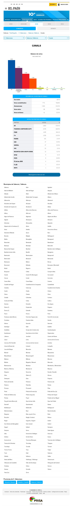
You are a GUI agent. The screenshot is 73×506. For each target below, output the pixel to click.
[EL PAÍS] (14, 8)
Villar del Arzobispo (31, 462)
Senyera (6, 430)
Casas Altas (7, 281)
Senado (53, 28)
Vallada (6, 456)
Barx (49, 232)
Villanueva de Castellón (10, 462)
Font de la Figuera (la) (31, 317)
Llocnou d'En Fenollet (10, 343)
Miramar (50, 359)
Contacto (7, 491)
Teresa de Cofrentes (9, 443)
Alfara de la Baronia (31, 210)
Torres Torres (8, 450)
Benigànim (50, 252)
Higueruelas (51, 333)
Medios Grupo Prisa (36, 504)
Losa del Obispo (8, 349)
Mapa (35, 19)
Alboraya (28, 200)
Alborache (7, 200)
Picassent (28, 388)
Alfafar (6, 210)
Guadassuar (7, 333)
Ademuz (6, 187)
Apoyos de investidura (59, 19)
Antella (28, 229)
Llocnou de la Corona (53, 339)
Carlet (27, 278)
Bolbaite (28, 265)
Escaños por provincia (45, 19)
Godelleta (6, 330)
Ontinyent (6, 378)
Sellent (28, 427)
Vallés (49, 456)
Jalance (6, 336)
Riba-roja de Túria (31, 414)
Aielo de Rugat (30, 190)
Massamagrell (29, 356)
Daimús (6, 304)
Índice (40, 493)
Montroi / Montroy (9, 369)
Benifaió (28, 249)
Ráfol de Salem (8, 411)
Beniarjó (6, 245)
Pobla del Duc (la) (52, 391)
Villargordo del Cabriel (54, 462)
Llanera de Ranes (52, 336)
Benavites (7, 242)
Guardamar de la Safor (32, 333)
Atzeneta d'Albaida (9, 232)
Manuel (6, 352)
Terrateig (28, 443)
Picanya (6, 388)
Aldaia (49, 207)
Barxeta (6, 236)
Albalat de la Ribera (53, 194)
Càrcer (6, 278)
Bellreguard (51, 236)
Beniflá (28, 252)
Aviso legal (28, 491)
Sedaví (49, 424)
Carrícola (50, 278)
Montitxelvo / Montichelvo (54, 365)
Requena (6, 414)
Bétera (28, 262)
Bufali (5, 268)
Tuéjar (49, 450)
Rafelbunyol (7, 407)
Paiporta (50, 378)
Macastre (28, 349)
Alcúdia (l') (29, 207)
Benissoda (50, 258)
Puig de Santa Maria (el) (10, 401)
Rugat (5, 420)
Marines (28, 352)
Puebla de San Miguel (53, 398)
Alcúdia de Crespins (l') (10, 207)
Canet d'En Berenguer (32, 275)
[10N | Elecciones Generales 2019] (36, 14)
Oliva (5, 375)
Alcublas (50, 203)
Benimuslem (29, 255)
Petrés (49, 385)
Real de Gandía (52, 411)
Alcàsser (28, 203)
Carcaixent (50, 275)
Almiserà (50, 220)
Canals (6, 275)
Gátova (6, 323)
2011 (62, 24)
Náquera (6, 372)
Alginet (6, 220)
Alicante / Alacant (10, 482)
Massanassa (51, 356)
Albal (27, 194)
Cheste (28, 294)
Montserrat (29, 369)
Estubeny (50, 310)
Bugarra (28, 268)
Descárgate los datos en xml (36, 174)
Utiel (27, 453)
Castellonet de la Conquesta (33, 284)
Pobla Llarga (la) (30, 394)
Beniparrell (51, 255)
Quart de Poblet (52, 401)
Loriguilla (50, 346)
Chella (27, 291)
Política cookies (47, 491)
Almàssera (29, 220)
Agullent (50, 187)
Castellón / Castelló (23, 482)
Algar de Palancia (9, 216)
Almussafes (29, 223)
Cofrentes (28, 297)
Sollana (6, 437)
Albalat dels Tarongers (32, 197)
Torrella (28, 446)
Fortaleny (6, 320)
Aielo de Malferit (8, 190)
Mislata (6, 362)
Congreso (19, 28)
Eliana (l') (6, 307)
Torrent (50, 446)
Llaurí (5, 339)
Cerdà (6, 291)
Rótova (49, 417)
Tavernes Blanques (31, 440)
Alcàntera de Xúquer (9, 203)
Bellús (6, 239)
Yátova (49, 469)
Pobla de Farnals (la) (31, 391)
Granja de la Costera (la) (32, 330)
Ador (27, 187)
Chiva (49, 294)
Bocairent (7, 265)
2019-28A (24, 24)
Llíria (27, 339)
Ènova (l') (6, 310)
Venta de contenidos (14, 491)
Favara (28, 313)
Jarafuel (28, 336)
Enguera (50, 307)
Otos (27, 378)
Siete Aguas (51, 430)
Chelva (49, 291)
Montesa (28, 365)
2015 (49, 24)
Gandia (49, 320)
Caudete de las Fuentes (54, 288)
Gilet (27, 326)
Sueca (49, 437)
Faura (5, 313)
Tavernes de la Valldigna (54, 440)
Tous (27, 450)
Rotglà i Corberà (30, 417)
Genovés (50, 323)
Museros (50, 369)
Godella (50, 326)
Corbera (50, 297)
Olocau (49, 375)
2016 (36, 24)
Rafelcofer (29, 407)
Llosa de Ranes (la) (9, 346)
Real (27, 411)
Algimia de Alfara (52, 216)
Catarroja (28, 288)
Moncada (50, 362)
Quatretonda (29, 404)
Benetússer (51, 242)
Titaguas (50, 443)
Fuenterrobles (29, 320)
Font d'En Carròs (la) (53, 317)
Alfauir (49, 213)
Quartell (6, 404)
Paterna (6, 385)
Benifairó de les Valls (9, 252)
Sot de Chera (29, 437)
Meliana (6, 359)
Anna (5, 229)
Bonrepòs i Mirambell (53, 265)
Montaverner (7, 365)
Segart (6, 427)
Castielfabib (51, 284)
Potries (6, 398)
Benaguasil (51, 239)
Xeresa (6, 469)
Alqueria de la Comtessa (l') (11, 226)
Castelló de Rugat (9, 284)
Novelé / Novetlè (52, 372)
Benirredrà (7, 258)
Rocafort (6, 417)
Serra (27, 430)
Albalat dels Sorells (9, 197)
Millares (28, 359)
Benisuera (7, 262)
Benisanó (28, 258)
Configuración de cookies (57, 491)
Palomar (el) (51, 382)
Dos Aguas (50, 304)
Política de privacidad (37, 491)
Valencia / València (36, 482)
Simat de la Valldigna (31, 433)
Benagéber (29, 239)
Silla (5, 433)
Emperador (29, 307)
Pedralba (28, 385)
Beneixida (28, 242)
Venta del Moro (8, 459)
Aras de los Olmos (52, 229)
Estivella (28, 310)
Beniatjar (28, 245)
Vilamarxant (51, 459)
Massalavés (51, 352)
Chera (6, 294)
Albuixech (50, 200)
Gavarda (28, 323)
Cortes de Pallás (8, 301)
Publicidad (22, 491)
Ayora (27, 232)
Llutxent (28, 346)
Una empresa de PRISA (36, 499)
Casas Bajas (29, 281)
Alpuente (50, 223)
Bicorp (49, 262)
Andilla (49, 226)
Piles (49, 388)
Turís (5, 453)
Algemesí (28, 216)
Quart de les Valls (30, 401)
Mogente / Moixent (31, 362)
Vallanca (28, 456)
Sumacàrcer (7, 440)
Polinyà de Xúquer (52, 394)
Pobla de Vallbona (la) (10, 394)
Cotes (27, 301)
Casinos (50, 281)
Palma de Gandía (8, 382)
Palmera (28, 382)
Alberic (49, 197)
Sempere (50, 427)
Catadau (6, 288)
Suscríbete (53, 4)
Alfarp (6, 213)
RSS (44, 493)
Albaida (6, 194)
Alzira (27, 226)
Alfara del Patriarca (53, 210)
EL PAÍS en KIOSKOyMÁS (32, 493)
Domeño (28, 304)
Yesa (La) (6, 472)
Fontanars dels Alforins (10, 317)
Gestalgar (6, 326)
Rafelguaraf (51, 407)
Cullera (49, 301)
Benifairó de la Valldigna (54, 249)
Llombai (50, 343)
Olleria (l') (28, 375)
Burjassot (6, 271)
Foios (49, 313)
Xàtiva (27, 466)
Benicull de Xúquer (9, 249)
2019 (10, 24)
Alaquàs (50, 190)
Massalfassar (7, 356)
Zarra (27, 472)
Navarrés (28, 372)
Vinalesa (6, 466)
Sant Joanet (29, 424)
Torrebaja (7, 446)
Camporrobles (51, 271)
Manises (50, 349)
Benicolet (50, 245)
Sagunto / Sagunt (30, 420)
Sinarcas (50, 433)
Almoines (6, 223)
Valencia (50, 453)
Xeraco (50, 466)
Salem (49, 420)
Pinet (5, 391)
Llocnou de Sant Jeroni (32, 343)
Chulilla (6, 297)
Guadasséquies (52, 330)
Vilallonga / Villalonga (31, 459)
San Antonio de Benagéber (11, 424)
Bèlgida (28, 236)
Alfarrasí (28, 213)
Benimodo (7, 255)
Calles (27, 271)
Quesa (49, 404)
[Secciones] (6, 8)
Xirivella (28, 469)
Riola (49, 414)
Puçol (27, 398)
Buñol (49, 268)
